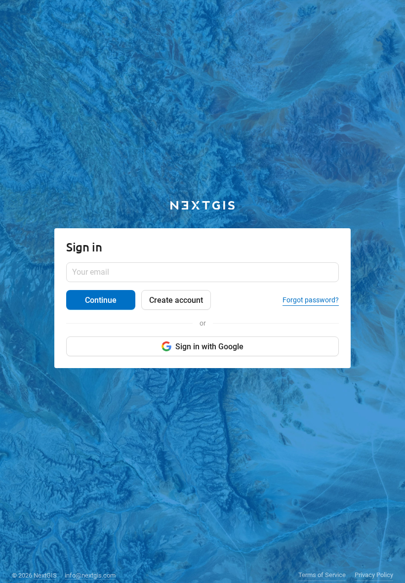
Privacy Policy (374, 575)
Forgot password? (311, 300)
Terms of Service (322, 575)
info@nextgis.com (90, 575)
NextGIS (45, 575)
